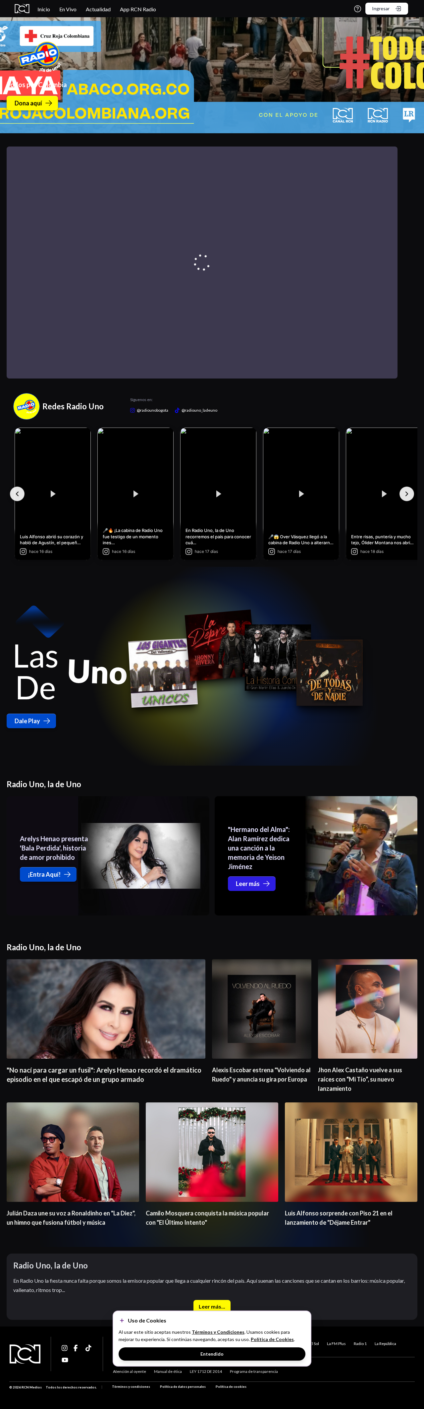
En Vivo (68, 9)
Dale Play (27, 721)
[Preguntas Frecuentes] (357, 9)
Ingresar (381, 8)
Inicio (43, 9)
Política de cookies (231, 1386)
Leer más (248, 883)
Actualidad (98, 9)
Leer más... (212, 1306)
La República (385, 1343)
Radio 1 (360, 1343)
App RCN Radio (138, 9)
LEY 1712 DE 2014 (206, 1371)
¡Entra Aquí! (44, 874)
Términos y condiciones (131, 1386)
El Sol (314, 1343)
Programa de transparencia (254, 1371)
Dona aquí (28, 103)
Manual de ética (168, 1371)
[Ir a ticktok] (65, 1348)
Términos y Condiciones (218, 1332)
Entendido (212, 1354)
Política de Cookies (272, 1339)
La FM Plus (336, 1343)
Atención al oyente (129, 1371)
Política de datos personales (183, 1386)
